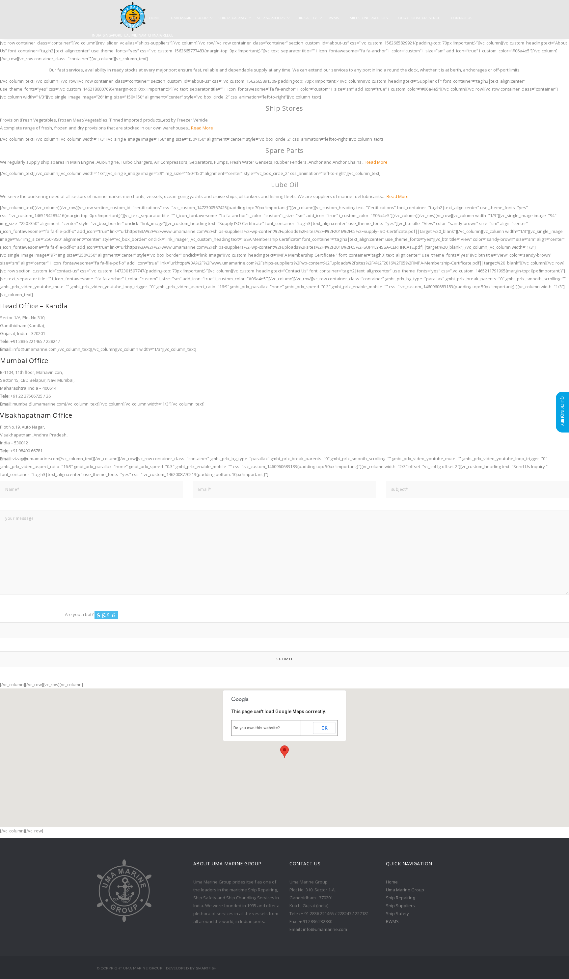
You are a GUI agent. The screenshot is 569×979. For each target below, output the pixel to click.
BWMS (333, 18)
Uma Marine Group (189, 18)
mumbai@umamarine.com (39, 404)
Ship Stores (284, 108)
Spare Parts (284, 150)
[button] (284, 751)
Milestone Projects (369, 18)
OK (324, 728)
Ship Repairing (232, 18)
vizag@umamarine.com (36, 459)
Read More (201, 128)
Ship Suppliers (270, 18)
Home (392, 882)
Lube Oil (284, 184)
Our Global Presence (419, 18)
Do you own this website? (256, 728)
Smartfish (206, 968)
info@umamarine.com (35, 349)
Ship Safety (306, 18)
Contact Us (461, 18)
